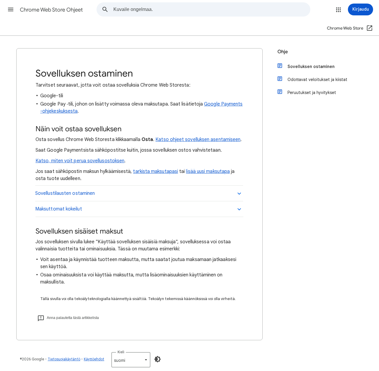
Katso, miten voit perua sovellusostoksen (80, 161)
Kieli (121, 352)
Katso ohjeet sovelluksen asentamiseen (197, 139)
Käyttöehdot (94, 359)
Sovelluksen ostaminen (311, 66)
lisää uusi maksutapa (208, 171)
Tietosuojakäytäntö (64, 359)
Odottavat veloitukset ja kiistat (317, 79)
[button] (11, 9)
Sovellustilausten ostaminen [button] (65, 193)
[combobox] (211, 9)
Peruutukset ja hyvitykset (312, 92)
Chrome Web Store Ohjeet (51, 10)
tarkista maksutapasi (155, 171)
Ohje (282, 52)
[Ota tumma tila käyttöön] (157, 359)
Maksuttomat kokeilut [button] (58, 209)
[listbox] (130, 359)
